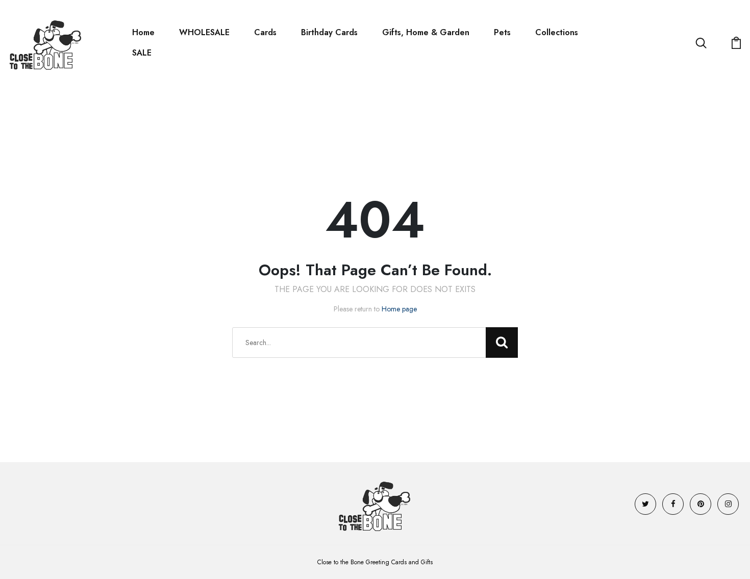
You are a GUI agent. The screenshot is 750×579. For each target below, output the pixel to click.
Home (143, 32)
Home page (399, 309)
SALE (142, 53)
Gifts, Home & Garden (425, 32)
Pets (502, 32)
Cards (265, 32)
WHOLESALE (204, 32)
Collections (556, 32)
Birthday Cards (329, 32)
